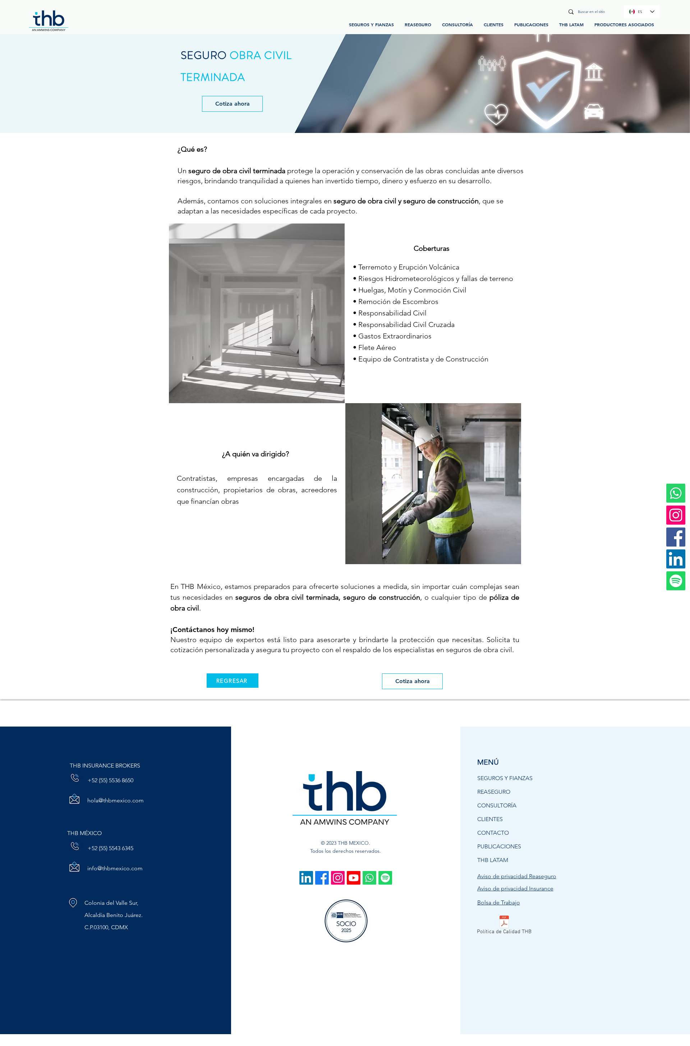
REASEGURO (493, 791)
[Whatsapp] (369, 878)
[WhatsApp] (675, 493)
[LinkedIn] (675, 558)
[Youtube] (353, 878)
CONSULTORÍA (496, 805)
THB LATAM (492, 860)
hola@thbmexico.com (115, 800)
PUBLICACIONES (499, 846)
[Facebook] (675, 537)
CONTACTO (493, 832)
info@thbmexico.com (115, 868)
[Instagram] (675, 515)
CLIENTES (490, 819)
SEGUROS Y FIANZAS (505, 778)
